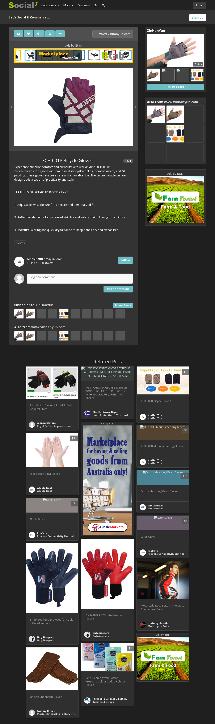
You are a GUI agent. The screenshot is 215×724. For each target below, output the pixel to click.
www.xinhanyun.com (114, 34)
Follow (125, 260)
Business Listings (103, 701)
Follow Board (123, 305)
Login (199, 5)
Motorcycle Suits (158, 626)
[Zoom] (50, 33)
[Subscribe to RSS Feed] (95, 5)
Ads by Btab (73, 45)
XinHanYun (44, 305)
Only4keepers (100, 632)
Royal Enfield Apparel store (54, 426)
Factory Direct (46, 710)
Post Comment (118, 289)
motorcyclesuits (158, 623)
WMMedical (44, 487)
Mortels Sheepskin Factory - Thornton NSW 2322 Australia (73, 713)
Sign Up (197, 18)
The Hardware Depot (105, 412)
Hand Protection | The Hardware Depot (117, 415)
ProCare (42, 533)
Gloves (20, 243)
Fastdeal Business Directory (109, 698)
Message (84, 5)
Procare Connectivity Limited (55, 536)
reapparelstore (46, 422)
